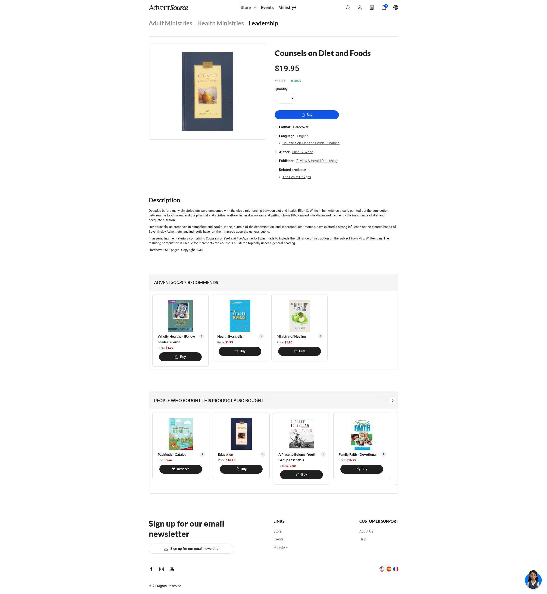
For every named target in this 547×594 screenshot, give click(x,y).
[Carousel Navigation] (272, 400)
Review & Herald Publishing (317, 161)
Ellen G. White (302, 152)
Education (225, 454)
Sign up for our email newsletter (195, 549)
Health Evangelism (231, 336)
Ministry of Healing (291, 336)
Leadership (263, 23)
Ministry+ (287, 7)
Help (362, 539)
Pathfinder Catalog (172, 454)
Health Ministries (220, 23)
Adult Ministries (170, 23)
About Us (366, 531)
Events (267, 7)
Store (246, 7)
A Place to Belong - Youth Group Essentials (297, 457)
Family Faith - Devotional (357, 454)
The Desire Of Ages (296, 177)
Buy (309, 115)
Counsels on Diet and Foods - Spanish (311, 143)
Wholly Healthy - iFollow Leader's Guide (176, 339)
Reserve (183, 469)
